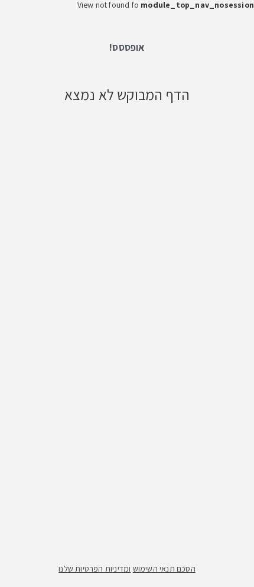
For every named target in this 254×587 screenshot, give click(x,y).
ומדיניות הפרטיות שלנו (94, 568)
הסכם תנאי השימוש (164, 568)
